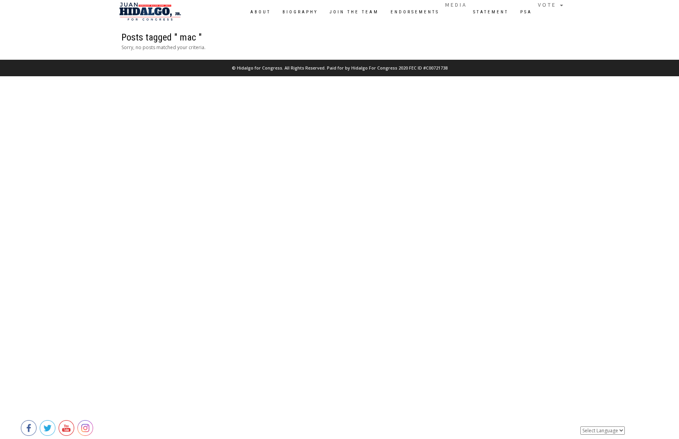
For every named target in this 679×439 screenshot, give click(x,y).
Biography (300, 12)
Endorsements (415, 12)
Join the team (354, 12)
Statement (490, 12)
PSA (526, 12)
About (260, 12)
